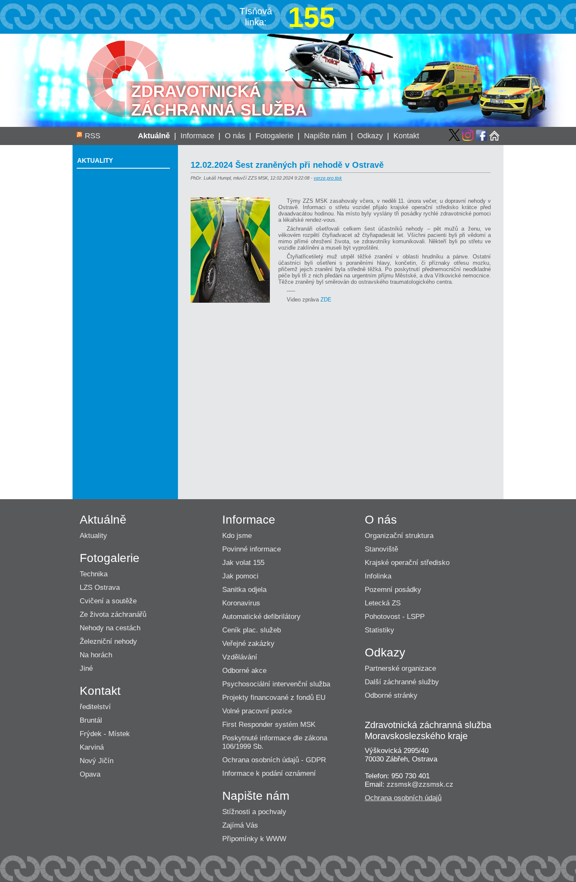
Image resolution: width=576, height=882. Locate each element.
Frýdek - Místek (105, 734)
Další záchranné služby (402, 682)
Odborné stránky (391, 695)
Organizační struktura (399, 536)
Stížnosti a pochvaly (254, 812)
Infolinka (378, 576)
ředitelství (95, 707)
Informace (197, 136)
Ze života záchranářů (113, 614)
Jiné (86, 668)
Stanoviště (381, 549)
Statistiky (379, 630)
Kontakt (406, 136)
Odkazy (370, 136)
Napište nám (325, 136)
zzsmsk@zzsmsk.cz (420, 784)
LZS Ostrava (100, 588)
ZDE (325, 299)
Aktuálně (154, 136)
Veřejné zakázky (248, 644)
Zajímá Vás (240, 825)
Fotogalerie (274, 136)
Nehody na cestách (110, 628)
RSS (92, 136)
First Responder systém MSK (268, 725)
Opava (90, 774)
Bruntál (91, 720)
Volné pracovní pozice (257, 711)
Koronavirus (241, 603)
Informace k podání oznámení (269, 773)
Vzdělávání (239, 657)
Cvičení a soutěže (108, 601)
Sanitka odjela (244, 590)
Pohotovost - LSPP (395, 617)
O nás (235, 136)
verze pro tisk (328, 177)
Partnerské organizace (400, 668)
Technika (94, 574)
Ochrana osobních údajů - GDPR (274, 760)
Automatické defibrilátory (261, 617)
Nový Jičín (96, 761)
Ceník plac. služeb (251, 630)
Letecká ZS (383, 603)
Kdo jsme (237, 536)
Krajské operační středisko (407, 563)
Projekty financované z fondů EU (274, 698)
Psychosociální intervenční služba (276, 684)
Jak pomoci (240, 576)
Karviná (92, 747)
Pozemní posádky (393, 590)
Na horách (96, 655)
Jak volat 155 (243, 563)
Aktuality (95, 160)
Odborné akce (244, 671)
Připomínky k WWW (254, 839)
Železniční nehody (108, 641)
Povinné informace (251, 549)
